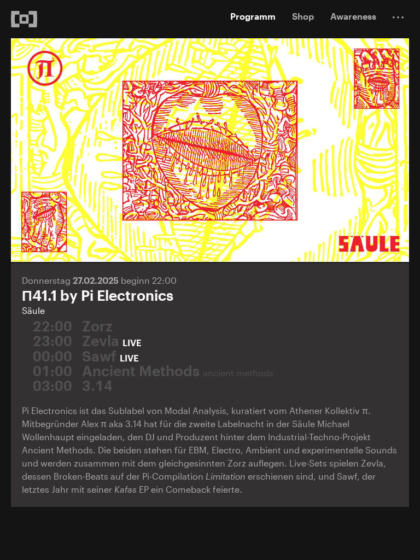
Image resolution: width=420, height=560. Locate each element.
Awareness (353, 16)
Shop (303, 16)
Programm (253, 16)
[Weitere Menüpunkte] (398, 17)
